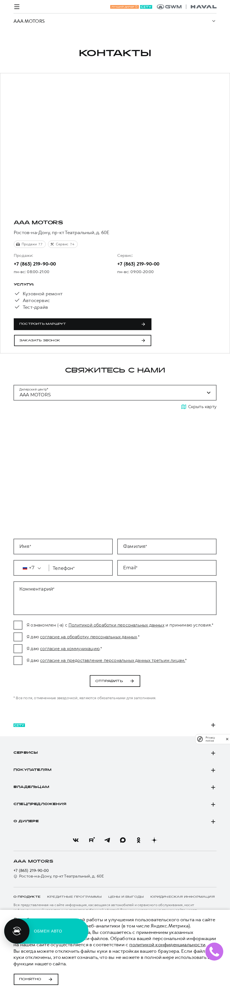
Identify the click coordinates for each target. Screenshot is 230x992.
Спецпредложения (39, 804)
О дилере (26, 821)
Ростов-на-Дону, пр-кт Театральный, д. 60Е (61, 876)
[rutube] (91, 840)
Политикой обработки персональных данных (116, 625)
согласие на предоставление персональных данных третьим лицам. (112, 660)
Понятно (30, 979)
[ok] (138, 840)
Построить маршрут (42, 324)
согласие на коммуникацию (70, 648)
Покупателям (32, 770)
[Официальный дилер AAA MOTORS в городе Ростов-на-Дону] (187, 6)
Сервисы (25, 752)
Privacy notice (210, 739)
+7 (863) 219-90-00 (35, 264)
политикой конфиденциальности (167, 944)
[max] (122, 840)
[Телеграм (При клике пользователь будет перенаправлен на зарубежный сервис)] (107, 840)
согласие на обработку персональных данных (88, 636)
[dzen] (154, 840)
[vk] (75, 840)
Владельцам (31, 787)
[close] (227, 739)
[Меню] (16, 6)
